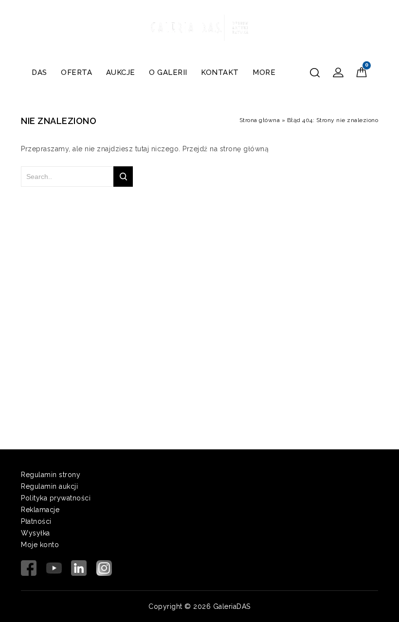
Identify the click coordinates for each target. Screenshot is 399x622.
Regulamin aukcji (49, 486)
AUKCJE (120, 72)
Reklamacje (40, 510)
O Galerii (168, 72)
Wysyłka (35, 533)
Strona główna (259, 120)
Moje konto (40, 545)
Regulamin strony (50, 475)
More (264, 72)
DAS (39, 72)
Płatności (36, 521)
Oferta (76, 72)
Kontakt (220, 72)
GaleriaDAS (232, 606)
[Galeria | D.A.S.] (199, 26)
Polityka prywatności (56, 498)
